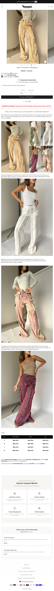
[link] (27, 542)
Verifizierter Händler (26, 571)
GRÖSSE (30, 90)
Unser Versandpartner (26, 578)
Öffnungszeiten (27, 574)
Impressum (26, 568)
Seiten (26, 564)
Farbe (23, 90)
